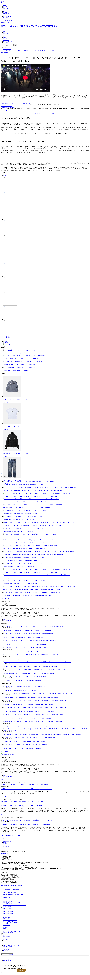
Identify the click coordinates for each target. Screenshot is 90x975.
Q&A (4, 11)
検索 (15, 45)
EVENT (5, 7)
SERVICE (5, 17)
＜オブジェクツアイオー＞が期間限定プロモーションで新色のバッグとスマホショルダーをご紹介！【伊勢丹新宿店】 (27, 630)
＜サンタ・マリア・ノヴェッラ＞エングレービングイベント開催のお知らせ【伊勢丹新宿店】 (22, 748)
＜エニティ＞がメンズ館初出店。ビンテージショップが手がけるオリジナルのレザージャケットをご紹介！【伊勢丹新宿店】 (29, 711)
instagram (5, 941)
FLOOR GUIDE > (7, 620)
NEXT (4, 175)
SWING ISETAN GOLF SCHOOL (11, 889)
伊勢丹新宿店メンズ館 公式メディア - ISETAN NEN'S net (29, 26)
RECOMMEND (7, 10)
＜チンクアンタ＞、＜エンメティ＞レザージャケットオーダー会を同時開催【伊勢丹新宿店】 (22, 680)
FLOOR (5, 38)
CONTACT (6, 18)
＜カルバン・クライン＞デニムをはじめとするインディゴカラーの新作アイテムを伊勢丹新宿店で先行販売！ (25, 659)
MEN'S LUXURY (7, 908)
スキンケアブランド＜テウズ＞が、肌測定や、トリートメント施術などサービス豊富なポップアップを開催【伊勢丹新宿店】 (29, 704)
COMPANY (6, 950)
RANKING (6, 13)
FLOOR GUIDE (7, 16)
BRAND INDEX (7, 15)
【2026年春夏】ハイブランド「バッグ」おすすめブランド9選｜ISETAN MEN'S (19, 353)
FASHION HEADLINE (8, 944)
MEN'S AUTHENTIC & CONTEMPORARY (13, 894)
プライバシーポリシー (9, 959)
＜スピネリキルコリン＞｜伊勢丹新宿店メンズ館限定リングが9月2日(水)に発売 (19, 690)
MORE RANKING (5, 598)
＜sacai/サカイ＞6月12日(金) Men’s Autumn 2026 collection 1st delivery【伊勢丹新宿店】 (21, 358)
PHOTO (5, 12)
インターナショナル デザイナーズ (12, 337)
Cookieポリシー (7, 960)
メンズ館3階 (6, 336)
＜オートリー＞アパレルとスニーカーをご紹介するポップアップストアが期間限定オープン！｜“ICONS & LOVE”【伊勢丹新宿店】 (30, 666)
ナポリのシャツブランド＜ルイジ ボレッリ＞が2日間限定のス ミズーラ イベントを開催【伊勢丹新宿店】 (25, 741)
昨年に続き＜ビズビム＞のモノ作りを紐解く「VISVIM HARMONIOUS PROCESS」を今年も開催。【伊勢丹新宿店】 (27, 726)
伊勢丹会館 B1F (7, 936)
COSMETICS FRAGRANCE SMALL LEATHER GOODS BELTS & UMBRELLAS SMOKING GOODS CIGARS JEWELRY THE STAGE (10, 921)
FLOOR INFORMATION (15, 885)
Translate (11, 954)
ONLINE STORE (7, 20)
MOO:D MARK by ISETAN (10, 946)
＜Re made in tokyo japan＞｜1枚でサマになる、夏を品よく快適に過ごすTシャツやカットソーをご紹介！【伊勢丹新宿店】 (28, 673)
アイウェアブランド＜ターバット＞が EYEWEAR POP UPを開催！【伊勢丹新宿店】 (20, 651)
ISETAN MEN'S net (10, 835)
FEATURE (5, 8)
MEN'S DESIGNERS (8, 911)
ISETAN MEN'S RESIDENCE (10, 892)
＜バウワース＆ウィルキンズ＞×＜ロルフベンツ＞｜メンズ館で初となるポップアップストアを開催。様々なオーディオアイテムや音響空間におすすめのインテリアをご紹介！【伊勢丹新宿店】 (42, 734)
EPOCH (5, 339)
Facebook (5, 939)
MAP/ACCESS (6, 619)
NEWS (5, 6)
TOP (4, 5)
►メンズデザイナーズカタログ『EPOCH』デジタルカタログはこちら (45, 113)
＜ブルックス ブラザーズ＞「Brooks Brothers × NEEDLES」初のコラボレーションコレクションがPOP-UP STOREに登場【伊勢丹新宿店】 (31, 697)
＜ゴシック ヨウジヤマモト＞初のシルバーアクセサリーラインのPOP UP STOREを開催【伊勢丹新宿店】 (25, 644)
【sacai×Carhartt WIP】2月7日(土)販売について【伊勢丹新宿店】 (16, 370)
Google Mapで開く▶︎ (6, 853)
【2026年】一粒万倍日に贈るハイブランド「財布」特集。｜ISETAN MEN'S (19, 364)
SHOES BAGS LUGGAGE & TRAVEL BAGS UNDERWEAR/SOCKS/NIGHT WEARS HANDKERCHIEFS (13, 930)
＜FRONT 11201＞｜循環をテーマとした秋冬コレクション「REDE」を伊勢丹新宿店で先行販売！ (23, 637)
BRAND (5, 37)
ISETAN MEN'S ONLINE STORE (11, 945)
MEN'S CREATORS (8, 897)
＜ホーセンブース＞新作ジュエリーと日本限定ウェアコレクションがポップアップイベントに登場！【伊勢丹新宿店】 (27, 718)
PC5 (4, 935)
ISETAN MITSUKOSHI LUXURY (11, 947)
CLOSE (2, 2)
